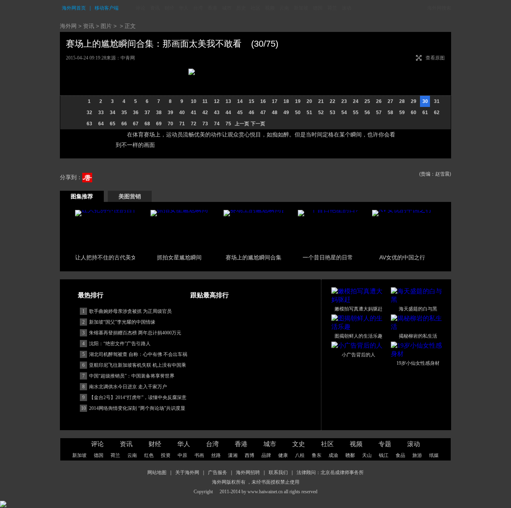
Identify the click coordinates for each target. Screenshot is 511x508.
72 (193, 124)
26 (379, 101)
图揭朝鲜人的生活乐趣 (358, 336)
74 (217, 124)
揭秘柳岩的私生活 (418, 336)
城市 (227, 8)
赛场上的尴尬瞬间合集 (253, 257)
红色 (149, 455)
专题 (384, 444)
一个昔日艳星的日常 (328, 257)
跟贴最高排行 (209, 295)
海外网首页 (74, 8)
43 (217, 112)
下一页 (258, 124)
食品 (400, 455)
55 (355, 112)
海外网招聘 (248, 472)
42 (205, 112)
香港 (212, 8)
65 (112, 124)
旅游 (417, 455)
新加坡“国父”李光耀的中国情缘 (122, 322)
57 (379, 112)
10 (193, 101)
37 (147, 112)
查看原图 (435, 58)
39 (170, 112)
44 (228, 112)
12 (217, 101)
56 (367, 112)
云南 (284, 8)
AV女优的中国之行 (402, 257)
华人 (183, 8)
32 (89, 112)
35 (124, 112)
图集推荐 (82, 196)
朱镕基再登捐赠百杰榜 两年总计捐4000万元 (135, 333)
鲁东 (316, 455)
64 (101, 124)
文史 (298, 444)
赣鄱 (350, 455)
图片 (106, 26)
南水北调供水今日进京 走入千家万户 (128, 386)
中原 (182, 455)
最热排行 (90, 295)
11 (205, 101)
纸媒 (434, 455)
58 (390, 112)
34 (112, 112)
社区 (255, 8)
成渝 (333, 455)
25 (367, 101)
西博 (249, 455)
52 (321, 112)
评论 (140, 8)
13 (228, 101)
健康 (283, 455)
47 (263, 112)
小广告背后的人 (358, 355)
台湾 (198, 8)
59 (402, 112)
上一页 (242, 124)
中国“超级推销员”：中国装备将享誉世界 (131, 376)
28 (402, 101)
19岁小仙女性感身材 (418, 363)
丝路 (216, 455)
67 (136, 124)
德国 (318, 8)
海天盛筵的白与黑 (418, 309)
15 (251, 101)
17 (274, 101)
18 (286, 101)
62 (437, 112)
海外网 (68, 26)
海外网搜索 (439, 8)
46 (251, 112)
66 (124, 124)
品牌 (266, 455)
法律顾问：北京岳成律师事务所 (330, 472)
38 (159, 112)
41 (193, 112)
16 (263, 101)
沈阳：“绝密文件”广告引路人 (120, 343)
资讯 (155, 8)
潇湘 (233, 455)
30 (425, 101)
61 (425, 112)
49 (286, 112)
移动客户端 (107, 8)
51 (309, 112)
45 (240, 112)
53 (332, 112)
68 (147, 124)
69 (159, 124)
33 (101, 112)
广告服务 (217, 472)
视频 (270, 8)
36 (136, 112)
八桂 (300, 455)
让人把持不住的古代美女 (106, 257)
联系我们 (278, 472)
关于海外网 (187, 472)
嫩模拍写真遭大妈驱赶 (358, 309)
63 (89, 124)
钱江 (383, 455)
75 (228, 124)
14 (240, 101)
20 (309, 101)
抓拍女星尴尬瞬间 (179, 257)
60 (413, 112)
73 (205, 124)
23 (344, 101)
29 (413, 101)
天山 (367, 455)
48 (274, 112)
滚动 (346, 8)
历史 (241, 8)
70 (170, 124)
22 (332, 101)
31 (437, 101)
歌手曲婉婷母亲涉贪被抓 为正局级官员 (130, 311)
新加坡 (301, 8)
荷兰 (332, 8)
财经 (169, 8)
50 (298, 112)
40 (182, 112)
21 (321, 101)
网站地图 (156, 472)
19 (298, 101)
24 (355, 101)
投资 (165, 455)
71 (182, 124)
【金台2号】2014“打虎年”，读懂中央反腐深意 (137, 397)
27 (390, 101)
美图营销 (130, 196)
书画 (199, 455)
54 (344, 112)
